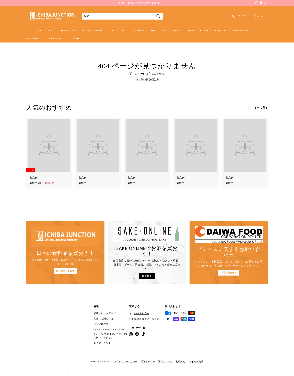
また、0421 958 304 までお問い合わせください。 (111, 336)
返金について (165, 361)
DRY (122, 30)
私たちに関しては (103, 318)
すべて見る (261, 107)
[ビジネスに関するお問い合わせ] (229, 234)
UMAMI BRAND (67, 30)
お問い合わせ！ (228, 272)
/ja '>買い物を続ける (147, 79)
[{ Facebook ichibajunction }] (137, 334)
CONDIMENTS (137, 30)
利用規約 (180, 361)
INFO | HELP (74, 38)
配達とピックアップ (104, 313)
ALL (28, 30)
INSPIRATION (54, 38)
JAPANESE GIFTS (240, 30)
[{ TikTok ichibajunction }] (143, 334)
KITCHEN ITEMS (33, 38)
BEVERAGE (220, 30)
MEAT (154, 30)
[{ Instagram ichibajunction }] (131, 334)
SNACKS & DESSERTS (198, 30)
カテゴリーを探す (65, 271)
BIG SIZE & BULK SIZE (91, 30)
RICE (111, 30)
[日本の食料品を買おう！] (65, 236)
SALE (38, 30)
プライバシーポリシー (125, 361)
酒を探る (147, 275)
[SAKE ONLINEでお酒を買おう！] (147, 234)
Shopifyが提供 (196, 361)
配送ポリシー (148, 361)
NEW (50, 30)
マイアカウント (102, 343)
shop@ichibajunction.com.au (109, 329)
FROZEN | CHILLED (172, 30)
